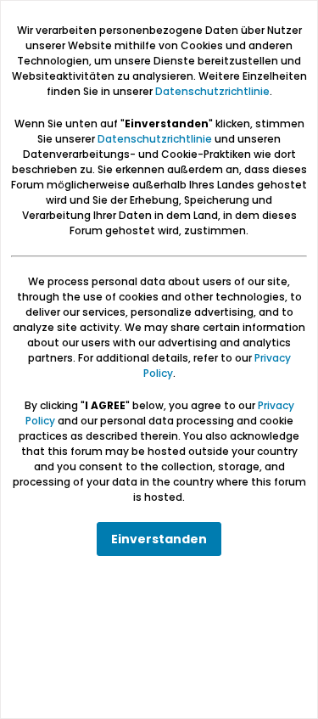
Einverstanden (159, 539)
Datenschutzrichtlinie (212, 91)
